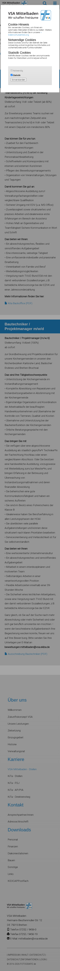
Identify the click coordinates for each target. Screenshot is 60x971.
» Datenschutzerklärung (25, 33)
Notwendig (18, 70)
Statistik (16, 75)
